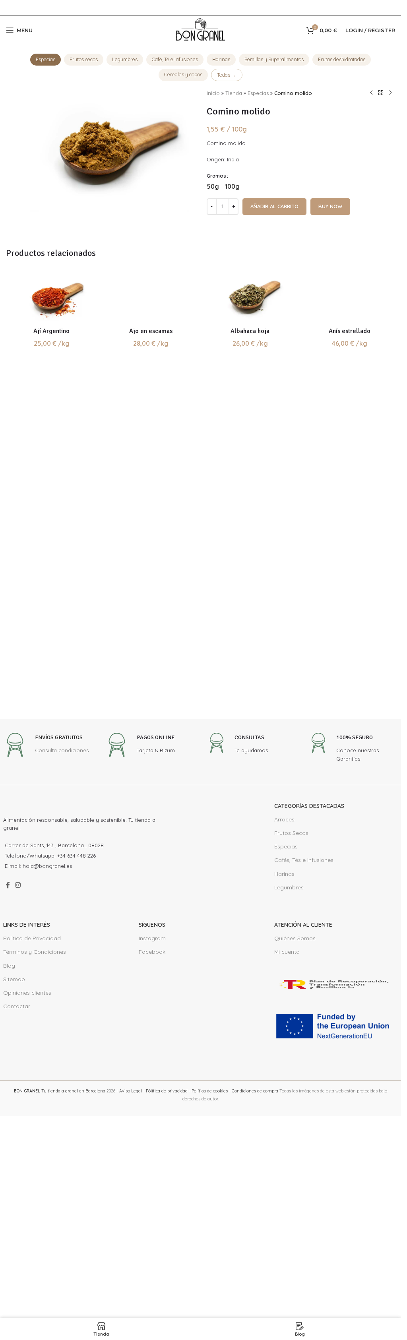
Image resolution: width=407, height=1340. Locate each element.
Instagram (152, 1109)
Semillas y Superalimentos (274, 59)
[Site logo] (200, 29)
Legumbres (125, 59)
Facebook (152, 1123)
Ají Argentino (51, 331)
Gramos (216, 175)
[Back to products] (381, 93)
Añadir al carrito (274, 206)
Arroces (284, 990)
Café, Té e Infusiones (175, 59)
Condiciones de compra (255, 1261)
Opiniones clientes (27, 1163)
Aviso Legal (130, 1261)
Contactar (16, 1177)
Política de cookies (210, 1261)
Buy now (330, 206)
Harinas (221, 59)
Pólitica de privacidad (167, 1261)
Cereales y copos (183, 74)
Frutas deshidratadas (341, 59)
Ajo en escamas (150, 866)
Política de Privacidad (32, 1109)
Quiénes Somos (295, 1109)
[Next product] (390, 93)
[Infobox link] (46, 917)
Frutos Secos (291, 1004)
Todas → (226, 75)
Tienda (233, 93)
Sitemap (14, 1150)
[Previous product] (371, 93)
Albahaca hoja (250, 331)
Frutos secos (84, 59)
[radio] (213, 186)
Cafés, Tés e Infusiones (303, 1031)
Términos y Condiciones (34, 1123)
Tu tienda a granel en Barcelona (59, 1261)
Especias (45, 59)
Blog (9, 1136)
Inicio (213, 93)
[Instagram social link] (18, 1056)
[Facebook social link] (8, 1056)
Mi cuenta (287, 1123)
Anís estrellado (349, 866)
